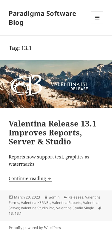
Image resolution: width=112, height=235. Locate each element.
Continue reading (30, 178)
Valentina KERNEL (35, 202)
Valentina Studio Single (75, 207)
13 (11, 213)
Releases (75, 197)
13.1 (18, 213)
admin (54, 197)
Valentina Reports (66, 202)
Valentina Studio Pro (37, 207)
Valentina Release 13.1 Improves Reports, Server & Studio (52, 132)
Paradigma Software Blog (42, 18)
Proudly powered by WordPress (35, 227)
